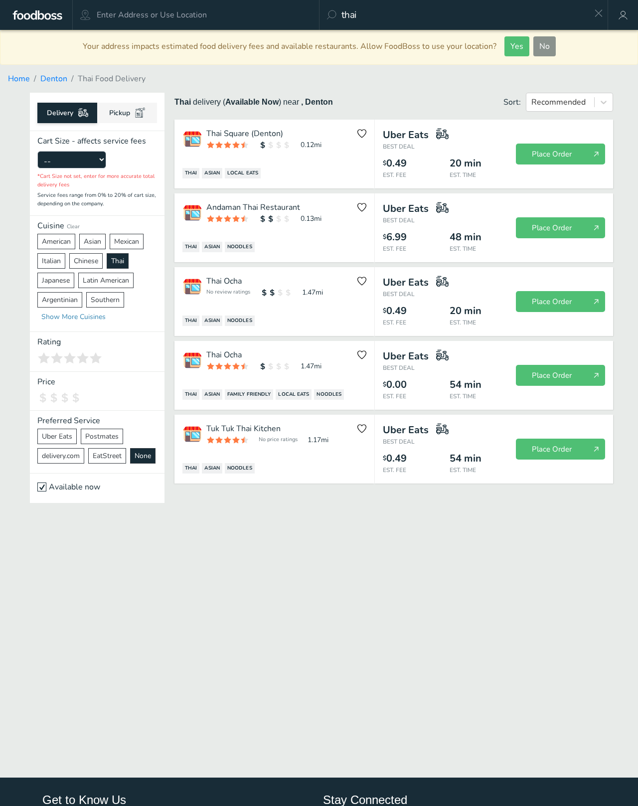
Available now (74, 487)
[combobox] (464, 15)
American (56, 241)
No (544, 46)
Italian (51, 261)
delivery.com (61, 456)
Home (19, 78)
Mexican (126, 241)
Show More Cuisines (73, 317)
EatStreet (107, 456)
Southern (105, 300)
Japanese (56, 280)
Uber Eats (57, 436)
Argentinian (60, 300)
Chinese (86, 261)
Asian (92, 241)
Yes (516, 46)
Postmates (102, 436)
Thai (117, 261)
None (143, 456)
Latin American (106, 280)
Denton (53, 78)
